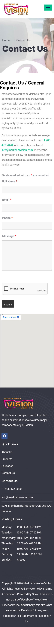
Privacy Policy (34, 588)
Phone (7, 217)
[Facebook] (5, 436)
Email (6, 199)
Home (6, 40)
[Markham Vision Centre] (19, 9)
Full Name (9, 181)
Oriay (35, 594)
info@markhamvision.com (17, 150)
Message (9, 236)
